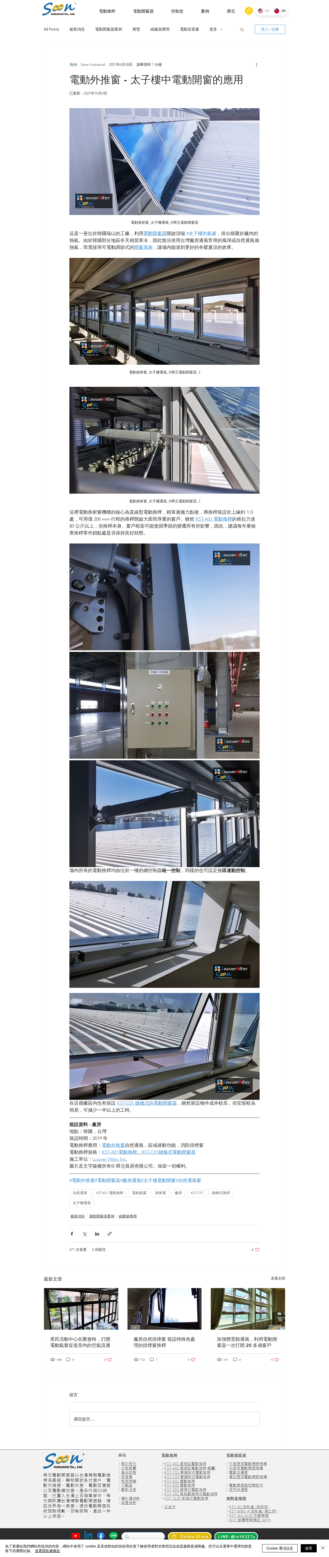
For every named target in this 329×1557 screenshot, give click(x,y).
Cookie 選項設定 (280, 1548)
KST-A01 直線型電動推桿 (185, 1464)
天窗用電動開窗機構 (246, 1468)
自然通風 (80, 1193)
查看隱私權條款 (47, 1550)
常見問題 (128, 1481)
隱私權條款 (130, 1498)
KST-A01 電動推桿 (109, 1193)
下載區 (126, 1485)
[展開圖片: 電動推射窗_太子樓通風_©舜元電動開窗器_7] (164, 934)
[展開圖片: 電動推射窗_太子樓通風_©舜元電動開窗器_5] (164, 705)
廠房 (178, 1193)
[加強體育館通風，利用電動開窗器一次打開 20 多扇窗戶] (248, 1309)
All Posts (51, 29)
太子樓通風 (82, 1203)
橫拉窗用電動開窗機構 (248, 1477)
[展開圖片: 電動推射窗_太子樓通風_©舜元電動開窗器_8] (164, 1046)
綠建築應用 (160, 29)
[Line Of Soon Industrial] (113, 1536)
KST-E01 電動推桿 (179, 1481)
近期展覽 (128, 1468)
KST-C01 (197, 1193)
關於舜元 (128, 1464)
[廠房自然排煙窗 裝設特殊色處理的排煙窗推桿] (164, 1309)
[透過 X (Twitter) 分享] (84, 1233)
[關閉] (323, 1548)
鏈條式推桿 (221, 1193)
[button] (107, 11)
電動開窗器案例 (108, 29)
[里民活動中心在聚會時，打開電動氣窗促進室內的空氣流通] (81, 1309)
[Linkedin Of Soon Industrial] (88, 1536)
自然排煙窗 (238, 1490)
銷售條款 (128, 1503)
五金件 (170, 1507)
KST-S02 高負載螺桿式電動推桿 (191, 1494)
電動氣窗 (139, 1193)
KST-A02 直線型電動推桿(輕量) (190, 1468)
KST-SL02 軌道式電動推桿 (186, 1498)
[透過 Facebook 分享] (71, 1233)
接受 (308, 1548)
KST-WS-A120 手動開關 (249, 1515)
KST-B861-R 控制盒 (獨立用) (253, 1511)
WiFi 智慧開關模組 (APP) (250, 1520)
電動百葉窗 (189, 29)
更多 (213, 29)
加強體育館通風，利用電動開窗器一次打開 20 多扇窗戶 (247, 1342)
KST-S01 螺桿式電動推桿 (185, 1490)
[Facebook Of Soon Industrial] (101, 1536)
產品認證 (128, 1472)
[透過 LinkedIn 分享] (97, 1233)
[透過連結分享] (109, 1233)
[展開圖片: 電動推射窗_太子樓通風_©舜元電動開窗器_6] (164, 813)
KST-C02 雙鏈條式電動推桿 (187, 1477)
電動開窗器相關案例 (246, 1485)
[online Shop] (248, 10)
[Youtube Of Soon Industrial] (76, 1536)
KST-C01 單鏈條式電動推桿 (187, 1472)
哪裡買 (126, 1477)
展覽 (136, 29)
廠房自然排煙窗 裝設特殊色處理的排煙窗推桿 (164, 1342)
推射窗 (160, 1193)
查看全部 (278, 1278)
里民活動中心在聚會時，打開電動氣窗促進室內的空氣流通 (80, 1342)
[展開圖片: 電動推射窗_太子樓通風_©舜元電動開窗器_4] (164, 596)
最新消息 (77, 29)
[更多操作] (256, 64)
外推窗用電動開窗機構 (248, 1464)
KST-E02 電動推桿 (179, 1485)
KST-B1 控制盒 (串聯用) (249, 1507)
